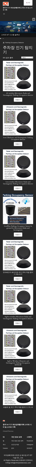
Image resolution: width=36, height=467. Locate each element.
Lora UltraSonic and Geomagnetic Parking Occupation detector (18, 138)
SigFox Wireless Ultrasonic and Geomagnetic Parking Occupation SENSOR (18, 363)
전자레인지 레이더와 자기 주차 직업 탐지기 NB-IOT (18, 273)
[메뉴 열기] (4, 14)
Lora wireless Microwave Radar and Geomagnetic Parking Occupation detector (18, 183)
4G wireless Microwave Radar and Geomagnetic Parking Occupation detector (18, 94)
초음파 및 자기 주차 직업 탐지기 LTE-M (18, 407)
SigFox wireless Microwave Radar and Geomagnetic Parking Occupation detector (18, 318)
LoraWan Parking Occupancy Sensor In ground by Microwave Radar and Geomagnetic (18, 228)
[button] (33, 19)
